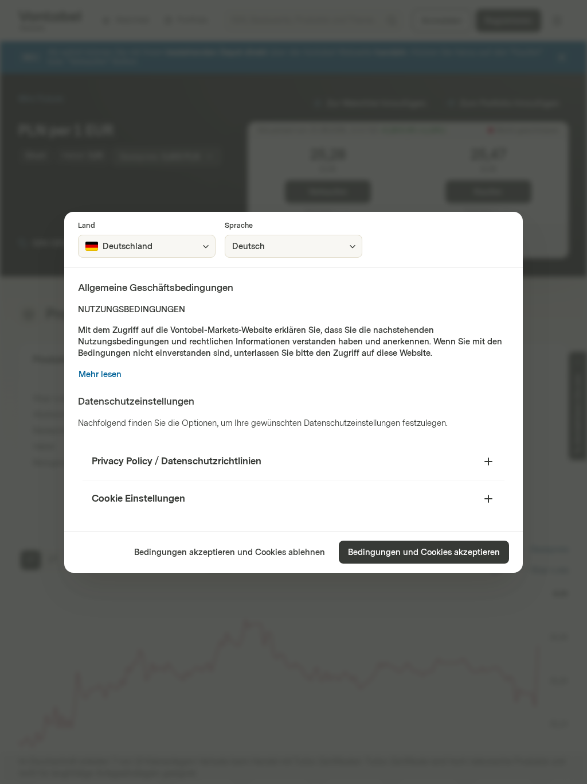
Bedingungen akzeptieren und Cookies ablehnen (229, 552)
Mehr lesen (100, 374)
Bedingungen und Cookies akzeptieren (424, 552)
